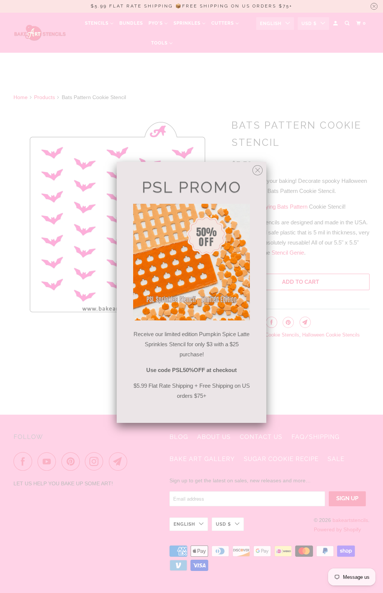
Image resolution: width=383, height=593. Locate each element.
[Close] (257, 168)
